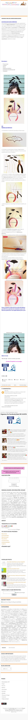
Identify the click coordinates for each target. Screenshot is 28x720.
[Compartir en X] (5, 376)
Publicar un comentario (6, 406)
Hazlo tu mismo (19, 498)
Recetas (24, 512)
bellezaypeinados (5, 535)
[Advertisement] (11, 12)
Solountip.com (13, 708)
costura (12, 493)
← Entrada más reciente (6, 385)
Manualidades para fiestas (8, 504)
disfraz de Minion (16, 400)
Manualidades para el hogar (19, 503)
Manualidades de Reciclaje (20, 500)
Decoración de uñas (6, 495)
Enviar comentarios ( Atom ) (12, 412)
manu (13, 499)
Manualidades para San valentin (9, 630)
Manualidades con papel (8, 500)
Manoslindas (4, 533)
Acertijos (9, 492)
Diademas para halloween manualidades (11, 18)
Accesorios (4, 492)
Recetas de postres (21, 513)
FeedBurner (16, 486)
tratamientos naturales (22, 516)
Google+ (17, 379)
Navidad (3, 693)
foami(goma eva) (5, 497)
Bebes (18, 492)
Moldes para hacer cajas (11, 510)
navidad (3, 512)
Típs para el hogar (6, 695)
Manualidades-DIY (6, 682)
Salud (16, 514)
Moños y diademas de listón (21, 510)
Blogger (18, 529)
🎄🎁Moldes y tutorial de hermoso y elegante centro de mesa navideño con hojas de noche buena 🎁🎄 (16, 431)
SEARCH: (4, 647)
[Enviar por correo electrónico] (2, 376)
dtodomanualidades (6, 542)
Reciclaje (12, 514)
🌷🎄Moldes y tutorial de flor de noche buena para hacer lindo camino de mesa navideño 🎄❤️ (17, 454)
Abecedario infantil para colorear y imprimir (16, 561)
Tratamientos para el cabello (7, 517)
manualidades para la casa (21, 504)
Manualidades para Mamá (20, 505)
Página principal (5, 698)
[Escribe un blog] (3, 376)
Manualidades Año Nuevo (21, 499)
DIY (25, 495)
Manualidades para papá (9, 508)
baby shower (14, 492)
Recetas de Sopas (6, 514)
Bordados (24, 492)
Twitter (11, 379)
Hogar (3, 683)
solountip (18, 26)
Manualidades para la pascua (8, 505)
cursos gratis (17, 493)
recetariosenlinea (5, 540)
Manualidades (4, 538)
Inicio (15, 385)
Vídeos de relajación (15, 641)
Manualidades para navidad (9, 507)
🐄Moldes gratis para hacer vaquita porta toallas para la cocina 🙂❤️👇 (15, 439)
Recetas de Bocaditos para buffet (9, 513)
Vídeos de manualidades (17, 517)
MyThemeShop (12, 709)
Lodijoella (4, 543)
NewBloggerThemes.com (10, 710)
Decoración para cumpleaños (15, 495)
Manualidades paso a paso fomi (13, 509)
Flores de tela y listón (21, 496)
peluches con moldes (12, 512)
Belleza (3, 687)
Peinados (6, 512)
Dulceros (4, 496)
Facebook (5, 379)
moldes (5, 510)
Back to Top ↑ (14, 712)
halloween (11, 497)
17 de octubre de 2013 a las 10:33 (11, 405)
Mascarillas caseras (23, 509)
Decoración (23, 493)
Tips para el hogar (11, 516)
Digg (4, 380)
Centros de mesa (6, 493)
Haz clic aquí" (5, 358)
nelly (5, 390)
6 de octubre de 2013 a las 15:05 (10, 395)
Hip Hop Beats (19, 710)
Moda (3, 510)
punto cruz (20, 512)
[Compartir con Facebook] (6, 376)
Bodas (20, 492)
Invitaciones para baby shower (13, 568)
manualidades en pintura (7, 501)
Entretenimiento (9, 496)
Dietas (23, 495)
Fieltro (15, 496)
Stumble (23, 379)
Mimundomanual (5, 537)
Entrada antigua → (23, 385)
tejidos (20, 514)
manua (15, 499)
